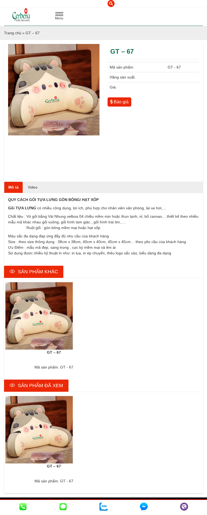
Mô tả (13, 187)
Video (32, 187)
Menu (60, 16)
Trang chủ (12, 33)
